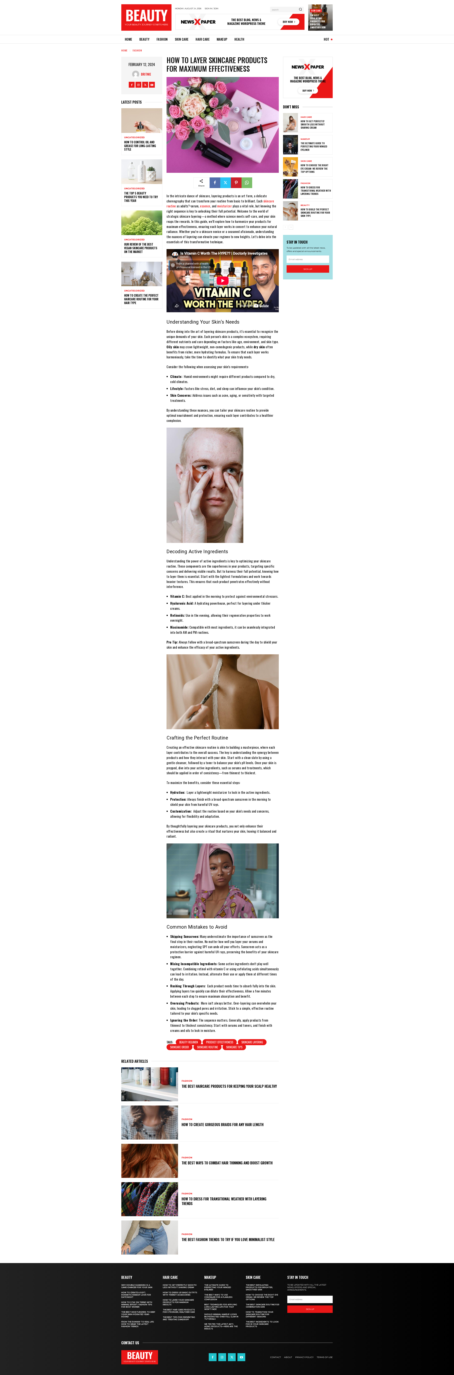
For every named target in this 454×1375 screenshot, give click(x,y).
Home (124, 50)
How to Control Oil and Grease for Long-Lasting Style (140, 146)
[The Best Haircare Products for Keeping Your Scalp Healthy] (149, 1084)
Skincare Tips (234, 1047)
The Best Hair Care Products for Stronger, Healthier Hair (179, 1311)
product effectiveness (219, 1042)
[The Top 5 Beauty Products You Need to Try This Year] (141, 171)
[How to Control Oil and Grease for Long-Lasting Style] (141, 120)
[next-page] (291, 227)
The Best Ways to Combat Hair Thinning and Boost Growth (227, 1162)
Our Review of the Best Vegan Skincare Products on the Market (140, 248)
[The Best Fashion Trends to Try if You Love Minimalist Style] (149, 1237)
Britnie (146, 74)
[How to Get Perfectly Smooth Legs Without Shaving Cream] (290, 122)
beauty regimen (188, 1042)
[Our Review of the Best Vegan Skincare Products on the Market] (141, 222)
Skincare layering (252, 1042)
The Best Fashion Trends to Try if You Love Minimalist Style (228, 1239)
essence (205, 206)
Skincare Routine (207, 1047)
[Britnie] (136, 74)
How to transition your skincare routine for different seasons (259, 1314)
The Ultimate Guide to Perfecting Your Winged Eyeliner (314, 146)
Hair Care (306, 117)
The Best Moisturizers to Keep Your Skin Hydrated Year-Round (138, 1314)
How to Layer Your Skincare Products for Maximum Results (178, 1302)
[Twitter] (145, 85)
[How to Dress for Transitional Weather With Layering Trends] (149, 1199)
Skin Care (316, 10)
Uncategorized (134, 137)
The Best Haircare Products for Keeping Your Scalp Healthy (229, 1086)
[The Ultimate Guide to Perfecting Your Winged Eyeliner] (290, 144)
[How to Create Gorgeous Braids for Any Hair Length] (149, 1123)
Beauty (305, 205)
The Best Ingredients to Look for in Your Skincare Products (262, 1324)
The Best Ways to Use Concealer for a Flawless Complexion (218, 1297)
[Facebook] (132, 85)
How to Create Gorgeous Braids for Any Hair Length (223, 1124)
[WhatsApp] (247, 182)
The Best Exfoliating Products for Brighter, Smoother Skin (318, 21)
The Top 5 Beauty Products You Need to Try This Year (141, 197)
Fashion (137, 50)
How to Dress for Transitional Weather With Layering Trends (224, 1201)
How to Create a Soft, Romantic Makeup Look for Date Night (136, 1294)
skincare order (179, 1047)
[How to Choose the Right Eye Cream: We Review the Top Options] (290, 167)
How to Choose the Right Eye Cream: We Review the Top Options (314, 168)
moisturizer (224, 206)
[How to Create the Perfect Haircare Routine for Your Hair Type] (141, 274)
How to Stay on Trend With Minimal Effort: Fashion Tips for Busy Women (136, 1304)
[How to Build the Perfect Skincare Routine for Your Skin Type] (290, 211)
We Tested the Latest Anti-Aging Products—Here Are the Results (221, 1326)
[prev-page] (285, 227)
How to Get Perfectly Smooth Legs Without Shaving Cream (313, 124)
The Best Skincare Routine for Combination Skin (262, 1306)
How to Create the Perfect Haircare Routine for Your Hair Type (141, 299)
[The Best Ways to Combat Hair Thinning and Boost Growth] (149, 1161)
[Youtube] (152, 85)
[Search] (300, 9)
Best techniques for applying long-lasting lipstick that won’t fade (220, 1307)
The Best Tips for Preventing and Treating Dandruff (179, 1318)
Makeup (305, 139)
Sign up (307, 269)
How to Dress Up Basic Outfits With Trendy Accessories (180, 1293)
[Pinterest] (236, 182)
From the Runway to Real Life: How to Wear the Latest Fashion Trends (137, 1324)
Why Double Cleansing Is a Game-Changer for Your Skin (136, 1286)
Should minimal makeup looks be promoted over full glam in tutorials (221, 1316)
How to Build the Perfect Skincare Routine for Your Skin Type (315, 212)
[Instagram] (138, 85)
